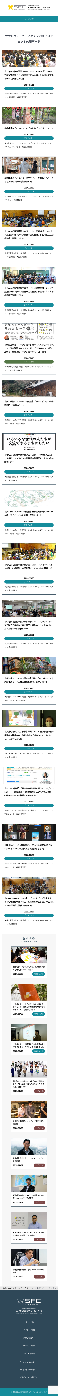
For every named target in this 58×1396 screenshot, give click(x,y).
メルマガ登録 (29, 1353)
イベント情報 (29, 1330)
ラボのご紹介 (29, 1345)
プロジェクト (29, 1338)
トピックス (29, 1322)
